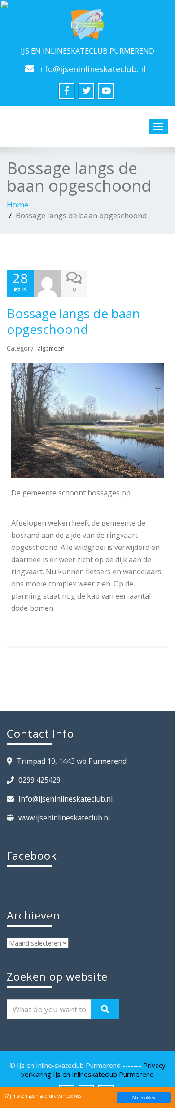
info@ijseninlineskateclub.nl (92, 68)
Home (17, 204)
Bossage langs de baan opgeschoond (73, 321)
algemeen (51, 348)
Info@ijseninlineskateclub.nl (65, 799)
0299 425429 (39, 780)
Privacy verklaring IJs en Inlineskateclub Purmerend (93, 1070)
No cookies (143, 1097)
